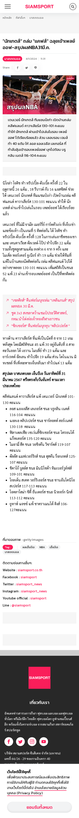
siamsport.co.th (30, 570)
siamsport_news (29, 584)
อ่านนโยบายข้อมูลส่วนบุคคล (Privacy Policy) (36, 790)
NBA (42, 547)
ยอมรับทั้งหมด (39, 807)
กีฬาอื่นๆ (20, 18)
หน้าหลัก (7, 18)
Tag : (8, 547)
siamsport (29, 577)
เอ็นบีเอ (54, 547)
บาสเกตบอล (36, 18)
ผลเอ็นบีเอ (29, 547)
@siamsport (21, 605)
